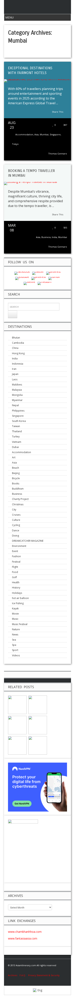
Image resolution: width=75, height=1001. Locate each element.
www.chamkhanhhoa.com (25, 932)
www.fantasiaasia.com (22, 938)
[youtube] (22, 278)
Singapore (55, 134)
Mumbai (44, 134)
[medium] (44, 283)
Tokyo (15, 143)
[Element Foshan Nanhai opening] (17, 725)
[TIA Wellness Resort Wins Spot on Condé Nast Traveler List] (37, 725)
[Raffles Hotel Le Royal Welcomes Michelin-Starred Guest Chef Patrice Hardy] (17, 745)
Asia (36, 134)
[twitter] (38, 273)
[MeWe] (29, 283)
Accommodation (24, 134)
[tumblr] (54, 278)
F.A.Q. (23, 975)
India (54, 237)
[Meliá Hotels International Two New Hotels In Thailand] (17, 704)
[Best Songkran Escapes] (37, 745)
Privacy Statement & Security (44, 975)
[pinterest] (53, 273)
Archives (14, 975)
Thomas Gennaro (57, 153)
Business (46, 237)
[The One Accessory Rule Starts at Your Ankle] (37, 704)
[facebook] (22, 273)
